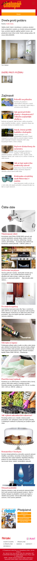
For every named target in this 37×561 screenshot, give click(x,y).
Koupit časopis (24, 518)
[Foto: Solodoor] (7, 79)
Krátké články (10, 24)
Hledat (18, 14)
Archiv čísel (24, 521)
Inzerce (19, 544)
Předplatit (24, 513)
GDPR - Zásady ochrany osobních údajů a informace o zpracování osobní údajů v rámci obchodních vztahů (18, 558)
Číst (24, 516)
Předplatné (21, 542)
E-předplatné (8, 544)
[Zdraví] (31, 538)
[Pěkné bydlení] (6, 538)
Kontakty (29, 544)
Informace (7, 546)
